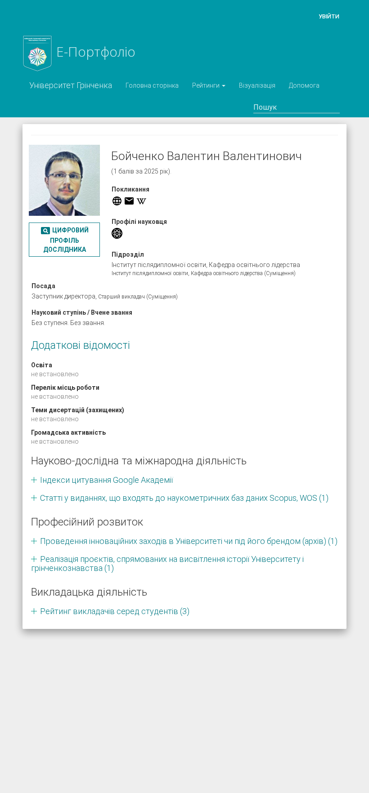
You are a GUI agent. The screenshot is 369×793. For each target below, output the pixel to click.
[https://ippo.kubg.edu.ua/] (117, 201)
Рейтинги (206, 85)
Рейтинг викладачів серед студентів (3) (114, 611)
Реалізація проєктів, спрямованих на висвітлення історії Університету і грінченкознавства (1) (167, 563)
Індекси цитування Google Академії (106, 480)
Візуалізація (257, 85)
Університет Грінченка (70, 85)
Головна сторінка (152, 85)
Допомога (304, 85)
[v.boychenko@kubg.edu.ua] (129, 201)
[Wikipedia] (141, 201)
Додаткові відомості (80, 345)
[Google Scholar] (117, 233)
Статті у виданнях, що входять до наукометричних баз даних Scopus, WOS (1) (184, 498)
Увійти (329, 16)
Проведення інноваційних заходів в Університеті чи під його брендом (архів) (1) (189, 541)
